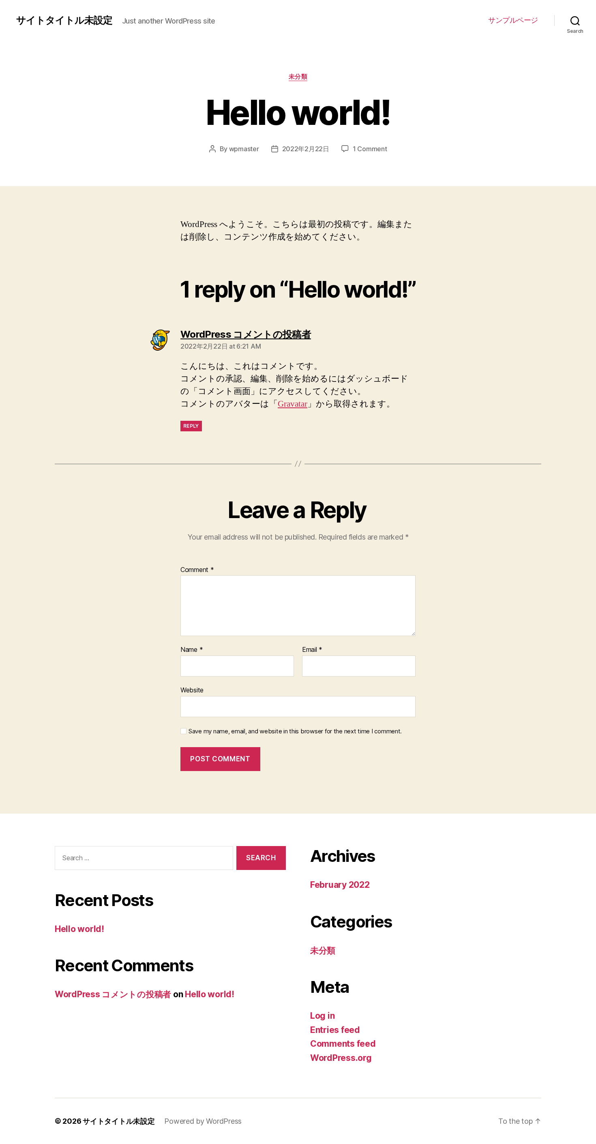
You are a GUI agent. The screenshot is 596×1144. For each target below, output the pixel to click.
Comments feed (343, 1044)
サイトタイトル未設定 (64, 20)
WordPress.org (341, 1058)
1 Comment (370, 149)
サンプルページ (513, 20)
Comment (197, 570)
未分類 (298, 76)
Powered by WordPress (203, 1121)
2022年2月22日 (305, 149)
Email (312, 649)
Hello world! (79, 929)
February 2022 (340, 885)
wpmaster (244, 149)
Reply (191, 426)
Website (192, 690)
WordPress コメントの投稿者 (113, 994)
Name (191, 649)
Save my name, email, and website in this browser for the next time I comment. (295, 731)
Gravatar (292, 403)
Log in (322, 1016)
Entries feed (335, 1030)
